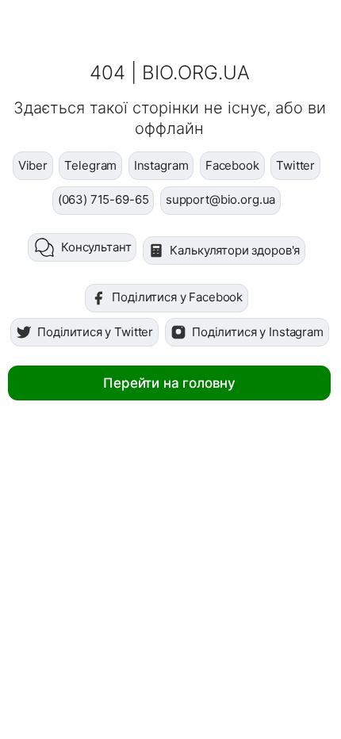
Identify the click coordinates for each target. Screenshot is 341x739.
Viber (33, 165)
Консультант (96, 247)
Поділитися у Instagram (258, 331)
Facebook (232, 165)
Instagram (161, 165)
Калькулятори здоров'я (235, 250)
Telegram (90, 165)
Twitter (295, 165)
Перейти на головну (169, 383)
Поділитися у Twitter (95, 331)
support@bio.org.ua (220, 199)
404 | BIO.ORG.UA (170, 72)
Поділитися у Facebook (177, 296)
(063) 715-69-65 (103, 199)
